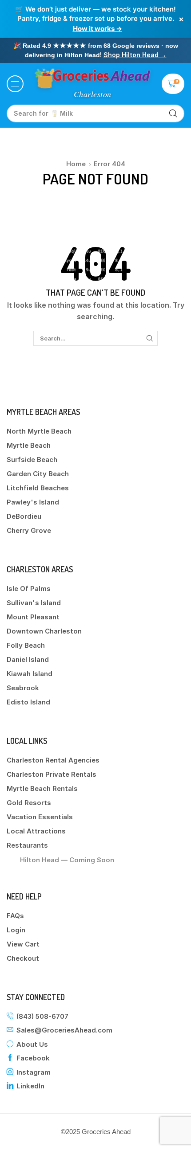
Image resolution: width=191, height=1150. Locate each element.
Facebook (33, 1058)
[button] (15, 83)
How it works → (97, 28)
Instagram (33, 1072)
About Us (32, 1044)
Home (76, 164)
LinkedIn (30, 1086)
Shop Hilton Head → (135, 55)
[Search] (173, 113)
